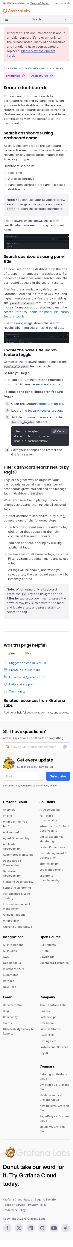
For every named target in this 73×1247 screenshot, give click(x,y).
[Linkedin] (30, 1228)
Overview (9, 809)
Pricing (7, 815)
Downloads (46, 956)
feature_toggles (39, 410)
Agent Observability (16, 838)
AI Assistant (11, 832)
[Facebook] (7, 1228)
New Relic (9, 986)
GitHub (44, 950)
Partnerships (47, 1017)
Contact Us (46, 1035)
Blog (6, 1011)
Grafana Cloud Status (17, 926)
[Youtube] (54, 1228)
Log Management (51, 869)
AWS (6, 956)
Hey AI (43, 1053)
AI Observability (49, 809)
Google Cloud (12, 962)
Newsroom (46, 1023)
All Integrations (13, 944)
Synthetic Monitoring (17, 887)
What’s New (11, 920)
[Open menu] (66, 11)
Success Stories (50, 1029)
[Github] (42, 1228)
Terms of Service (40, 3)
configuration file (50, 404)
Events (7, 1023)
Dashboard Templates (54, 962)
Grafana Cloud (37, 1175)
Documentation (12, 68)
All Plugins (10, 950)
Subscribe (58, 776)
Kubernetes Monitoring (18, 854)
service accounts (48, 384)
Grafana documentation (38, 68)
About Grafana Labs (52, 1005)
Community (10, 1017)
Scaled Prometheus (52, 847)
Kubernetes (10, 974)
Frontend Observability (18, 881)
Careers (44, 1011)
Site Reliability (49, 863)
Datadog (8, 980)
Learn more (59, 3)
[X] (19, 1228)
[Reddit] (65, 1228)
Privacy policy (48, 785)
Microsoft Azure (13, 968)
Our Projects (47, 944)
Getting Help (47, 1041)
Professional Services (53, 1047)
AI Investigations (14, 914)
